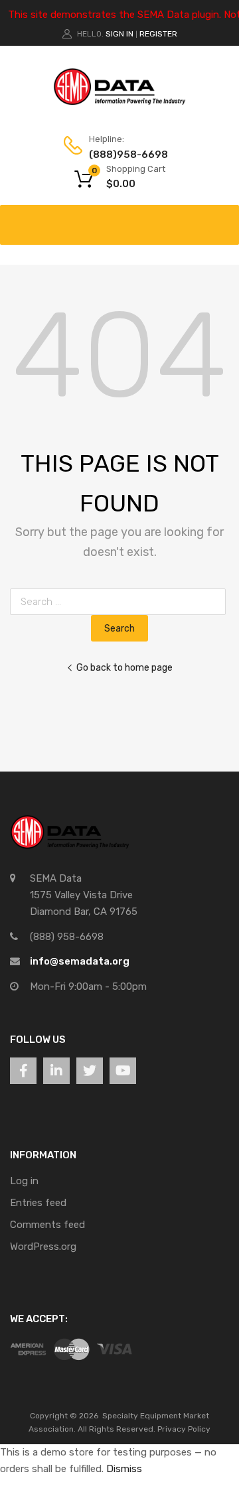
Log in (24, 1181)
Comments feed (47, 1225)
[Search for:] (120, 602)
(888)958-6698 (121, 155)
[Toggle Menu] (221, 218)
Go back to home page (124, 667)
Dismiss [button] (124, 1469)
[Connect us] (23, 1071)
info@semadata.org (79, 961)
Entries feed (38, 1203)
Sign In (119, 33)
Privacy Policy (183, 1429)
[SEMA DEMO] (119, 102)
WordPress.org (43, 1247)
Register (158, 33)
